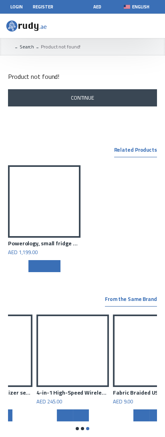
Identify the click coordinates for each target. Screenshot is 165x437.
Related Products (135, 150)
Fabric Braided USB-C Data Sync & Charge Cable (103, 392)
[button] (77, 428)
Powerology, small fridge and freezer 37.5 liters (44, 243)
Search (27, 46)
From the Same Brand (131, 300)
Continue (82, 97)
